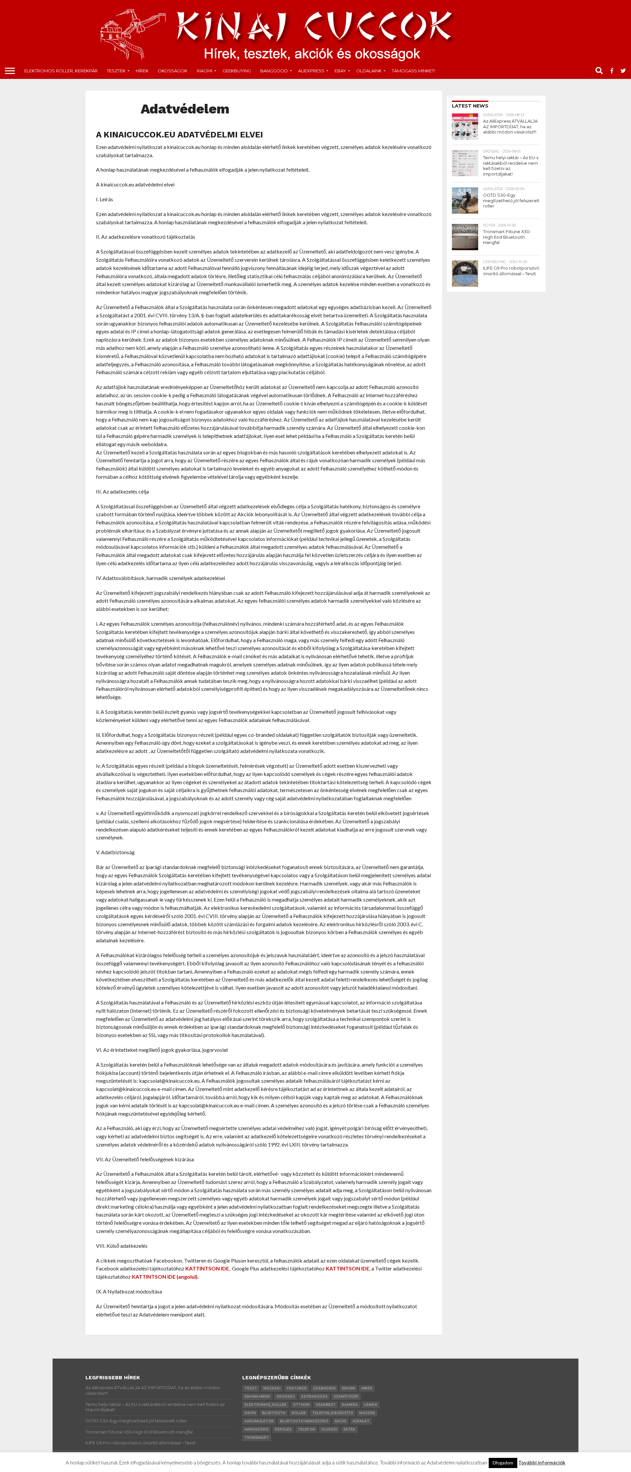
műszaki (271, 1388)
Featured (297, 1388)
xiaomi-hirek (257, 1396)
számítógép (346, 1396)
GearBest (326, 1405)
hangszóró (257, 1429)
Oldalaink (369, 70)
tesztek (116, 70)
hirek (366, 1388)
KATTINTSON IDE (207, 1268)
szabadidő (324, 1388)
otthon (301, 1405)
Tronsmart (257, 1438)
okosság (285, 1396)
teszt (251, 1388)
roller (299, 1413)
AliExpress (311, 70)
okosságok (172, 70)
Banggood (274, 70)
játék (349, 1429)
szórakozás (314, 1396)
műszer (367, 1413)
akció (340, 1421)
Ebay (340, 70)
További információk (541, 1462)
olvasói (329, 1429)
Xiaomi (204, 70)
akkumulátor (259, 1421)
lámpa (370, 1405)
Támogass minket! (413, 70)
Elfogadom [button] (503, 1462)
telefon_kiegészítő (332, 1413)
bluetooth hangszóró (304, 1421)
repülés (283, 1429)
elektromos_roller (266, 1405)
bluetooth (273, 1413)
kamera (350, 1405)
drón (250, 1413)
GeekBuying (236, 70)
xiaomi (348, 1388)
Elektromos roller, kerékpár (61, 70)
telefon (306, 1429)
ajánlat (361, 1421)
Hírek (142, 70)
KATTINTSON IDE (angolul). (165, 1276)
